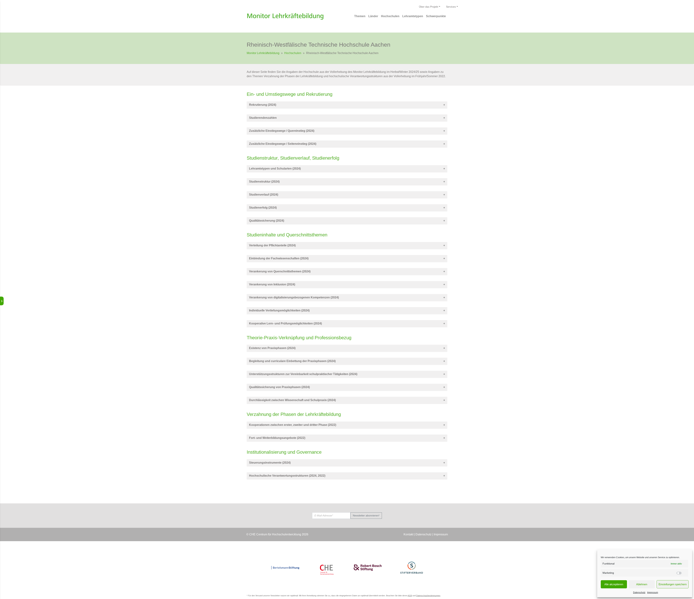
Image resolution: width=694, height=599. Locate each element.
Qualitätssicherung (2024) (266, 220)
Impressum (652, 592)
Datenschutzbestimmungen (428, 595)
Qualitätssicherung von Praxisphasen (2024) (279, 387)
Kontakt (408, 534)
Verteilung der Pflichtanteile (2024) (272, 245)
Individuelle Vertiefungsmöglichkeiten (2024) (279, 310)
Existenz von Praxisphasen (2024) (272, 348)
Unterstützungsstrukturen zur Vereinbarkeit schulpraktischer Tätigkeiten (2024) (303, 374)
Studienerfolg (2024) (263, 207)
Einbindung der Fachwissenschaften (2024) (279, 258)
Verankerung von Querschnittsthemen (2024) (279, 271)
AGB (410, 595)
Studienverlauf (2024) (263, 194)
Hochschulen (292, 53)
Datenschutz (639, 592)
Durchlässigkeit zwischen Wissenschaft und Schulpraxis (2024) (292, 400)
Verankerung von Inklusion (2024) (272, 284)
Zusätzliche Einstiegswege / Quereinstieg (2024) (281, 130)
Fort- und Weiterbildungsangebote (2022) (277, 437)
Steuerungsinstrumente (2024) (270, 462)
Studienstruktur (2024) (264, 181)
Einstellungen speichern (673, 584)
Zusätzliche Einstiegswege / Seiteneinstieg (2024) (282, 143)
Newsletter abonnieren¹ (366, 515)
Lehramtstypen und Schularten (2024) (275, 168)
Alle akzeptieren (613, 584)
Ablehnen (641, 584)
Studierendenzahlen (263, 117)
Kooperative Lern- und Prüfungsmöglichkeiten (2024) (285, 323)
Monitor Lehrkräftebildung (263, 53)
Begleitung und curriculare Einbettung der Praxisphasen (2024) (292, 361)
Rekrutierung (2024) (262, 104)
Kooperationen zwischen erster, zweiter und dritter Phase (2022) (292, 424)
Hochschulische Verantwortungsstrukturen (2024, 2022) (287, 475)
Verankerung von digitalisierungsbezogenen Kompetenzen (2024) (294, 297)
